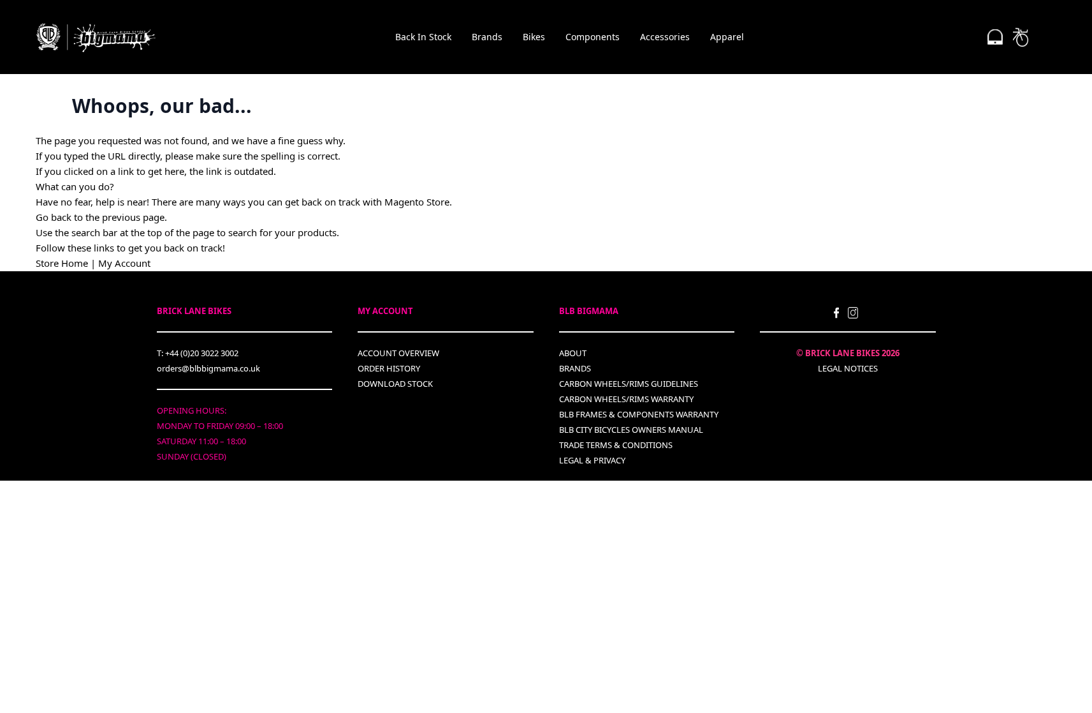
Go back (53, 217)
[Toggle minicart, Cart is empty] (1020, 37)
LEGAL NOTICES (848, 368)
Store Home (62, 263)
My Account (124, 263)
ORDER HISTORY (389, 368)
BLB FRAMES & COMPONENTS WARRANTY (638, 414)
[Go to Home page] (96, 37)
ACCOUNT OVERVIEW (398, 353)
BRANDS (575, 368)
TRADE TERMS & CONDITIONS (616, 445)
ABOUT (572, 353)
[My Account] (995, 37)
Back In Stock (423, 37)
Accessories (665, 37)
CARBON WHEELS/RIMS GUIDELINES (628, 383)
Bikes (534, 37)
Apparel (727, 37)
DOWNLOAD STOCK (395, 383)
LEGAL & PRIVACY (592, 460)
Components (592, 37)
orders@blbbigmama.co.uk (208, 368)
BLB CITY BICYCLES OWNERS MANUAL (631, 429)
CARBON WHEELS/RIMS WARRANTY (626, 399)
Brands (487, 37)
